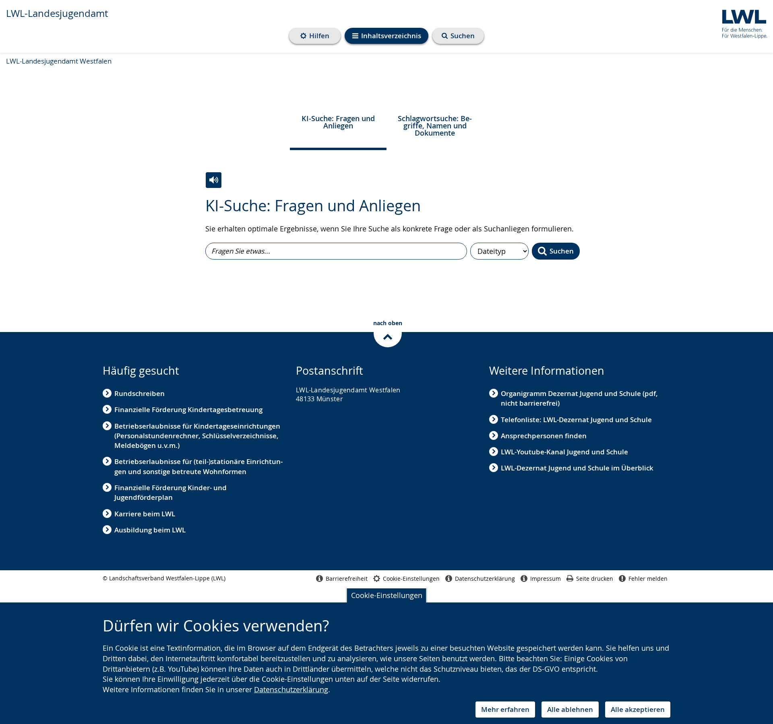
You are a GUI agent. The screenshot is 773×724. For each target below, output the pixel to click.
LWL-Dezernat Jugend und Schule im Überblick (577, 467)
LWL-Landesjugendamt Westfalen (59, 61)
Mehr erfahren (505, 709)
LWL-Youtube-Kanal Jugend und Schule (564, 451)
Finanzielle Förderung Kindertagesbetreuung (188, 409)
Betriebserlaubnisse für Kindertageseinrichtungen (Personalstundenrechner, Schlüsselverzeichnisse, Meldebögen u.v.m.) (197, 435)
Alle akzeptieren (638, 709)
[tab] (338, 124)
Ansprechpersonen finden (544, 435)
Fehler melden (648, 578)
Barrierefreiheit (347, 578)
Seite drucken (594, 578)
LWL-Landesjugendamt (57, 13)
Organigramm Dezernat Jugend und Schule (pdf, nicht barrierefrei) (579, 398)
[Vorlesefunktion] (213, 180)
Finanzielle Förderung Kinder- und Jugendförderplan (170, 492)
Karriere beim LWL (144, 513)
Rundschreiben (139, 393)
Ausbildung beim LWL (150, 529)
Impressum (545, 578)
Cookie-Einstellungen (386, 595)
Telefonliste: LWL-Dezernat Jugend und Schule (576, 419)
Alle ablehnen (570, 709)
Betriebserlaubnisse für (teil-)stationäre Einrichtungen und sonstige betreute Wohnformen (198, 466)
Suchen (562, 251)
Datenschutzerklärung (291, 689)
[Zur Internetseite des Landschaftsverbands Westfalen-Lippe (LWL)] (741, 22)
